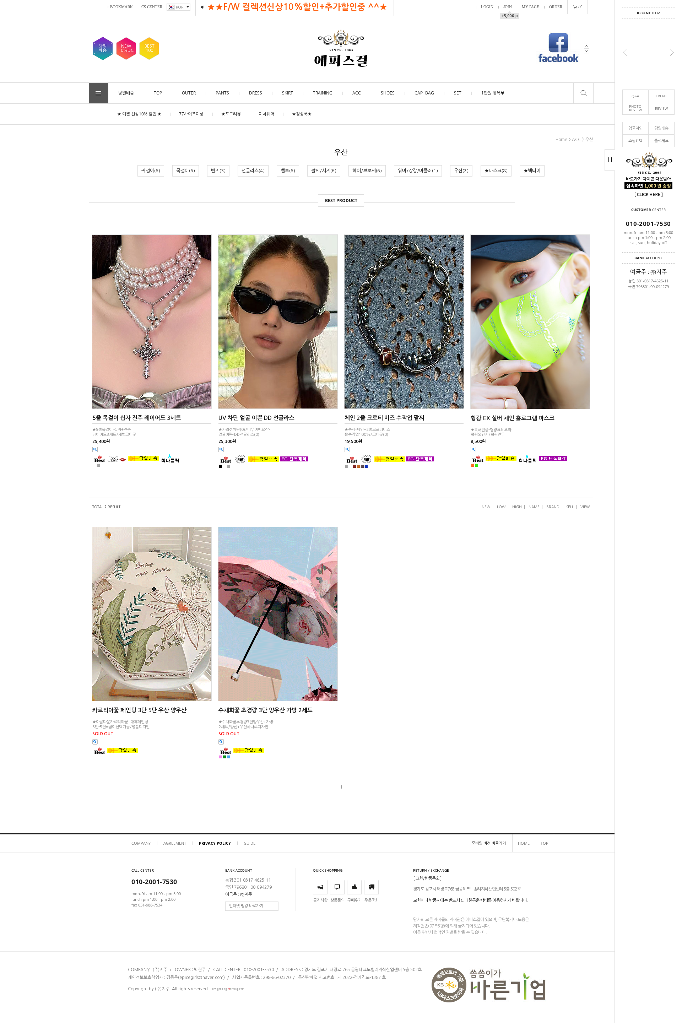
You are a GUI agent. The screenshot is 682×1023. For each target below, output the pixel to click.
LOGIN (487, 7)
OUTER (189, 93)
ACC (356, 93)
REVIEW (661, 108)
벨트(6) (288, 170)
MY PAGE (530, 7)
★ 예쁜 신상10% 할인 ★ (139, 114)
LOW (501, 507)
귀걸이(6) (150, 170)
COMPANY (141, 843)
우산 (589, 139)
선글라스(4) (253, 170)
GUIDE (249, 843)
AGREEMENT (174, 843)
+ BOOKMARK (120, 7)
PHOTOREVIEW (635, 108)
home (561, 139)
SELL (570, 507)
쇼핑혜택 (635, 140)
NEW (486, 507)
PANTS (222, 93)
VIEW (585, 507)
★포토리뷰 (231, 114)
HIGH (517, 507)
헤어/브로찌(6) (367, 170)
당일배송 (661, 128)
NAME (534, 507)
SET (457, 93)
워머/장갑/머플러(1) (418, 170)
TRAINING (322, 93)
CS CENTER (151, 7)
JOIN (507, 7)
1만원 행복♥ (492, 93)
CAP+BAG (424, 93)
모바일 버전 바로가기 (489, 843)
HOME (524, 843)
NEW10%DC (126, 48)
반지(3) (218, 170)
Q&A (635, 95)
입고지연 (635, 128)
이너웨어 (266, 114)
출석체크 (661, 140)
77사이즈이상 (191, 114)
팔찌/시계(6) (323, 170)
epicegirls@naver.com (201, 978)
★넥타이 (532, 170)
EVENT (661, 95)
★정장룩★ (302, 114)
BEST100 (150, 48)
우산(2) (461, 170)
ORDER (555, 7)
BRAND (552, 507)
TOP (158, 93)
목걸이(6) (185, 170)
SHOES (388, 93)
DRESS (255, 93)
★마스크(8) (496, 170)
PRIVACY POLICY (215, 843)
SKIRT (287, 93)
